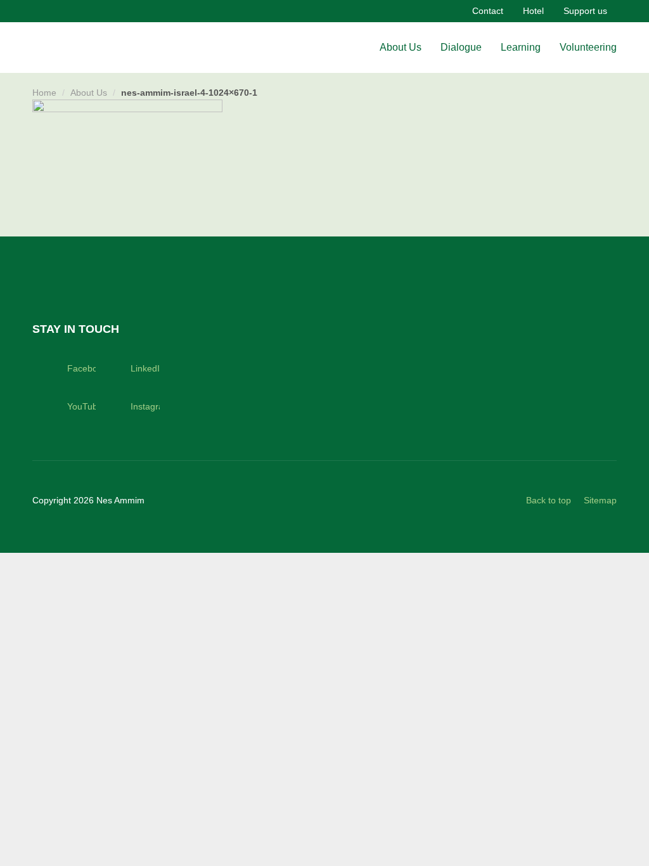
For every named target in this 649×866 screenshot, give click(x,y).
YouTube (81, 406)
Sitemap (600, 500)
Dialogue (461, 47)
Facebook (81, 368)
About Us (400, 47)
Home (44, 92)
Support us (585, 11)
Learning (521, 47)
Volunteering (588, 47)
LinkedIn (145, 368)
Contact (487, 11)
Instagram (145, 406)
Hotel (533, 11)
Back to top (548, 500)
